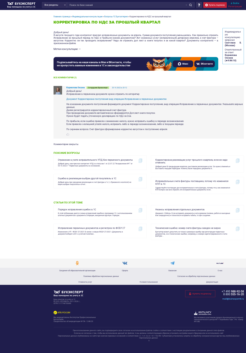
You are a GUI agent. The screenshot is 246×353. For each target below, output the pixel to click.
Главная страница (62, 16)
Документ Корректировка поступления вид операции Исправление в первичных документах (116, 99)
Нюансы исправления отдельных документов (180, 209)
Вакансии (173, 271)
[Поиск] (190, 5)
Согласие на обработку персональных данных (196, 276)
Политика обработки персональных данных (101, 276)
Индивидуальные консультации (87, 16)
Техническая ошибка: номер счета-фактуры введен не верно (188, 228)
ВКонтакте (207, 63)
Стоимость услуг (85, 282)
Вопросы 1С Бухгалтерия (116, 16)
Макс (185, 63)
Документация (212, 282)
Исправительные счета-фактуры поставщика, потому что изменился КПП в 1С (191, 182)
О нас (220, 271)
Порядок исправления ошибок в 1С (77, 209)
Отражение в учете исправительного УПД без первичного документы (95, 160)
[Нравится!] (67, 134)
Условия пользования (149, 282)
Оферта (125, 271)
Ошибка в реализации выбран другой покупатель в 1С (87, 178)
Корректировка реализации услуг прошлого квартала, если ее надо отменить (191, 161)
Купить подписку (201, 293)
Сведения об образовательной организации (77, 271)
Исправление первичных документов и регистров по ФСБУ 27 (91, 228)
